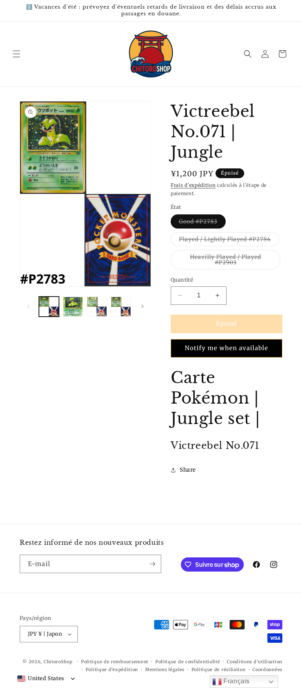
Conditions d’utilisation (254, 661)
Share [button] (188, 469)
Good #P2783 (202, 223)
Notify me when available (226, 348)
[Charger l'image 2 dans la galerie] (73, 307)
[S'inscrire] (152, 564)
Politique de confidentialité (187, 661)
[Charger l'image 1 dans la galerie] (49, 307)
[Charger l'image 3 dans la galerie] (97, 307)
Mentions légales (164, 669)
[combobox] (40, 678)
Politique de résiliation (219, 669)
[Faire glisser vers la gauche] (28, 306)
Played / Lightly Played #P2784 (229, 240)
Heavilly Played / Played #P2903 (232, 261)
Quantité (182, 280)
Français (236, 681)
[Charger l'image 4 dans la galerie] (121, 307)
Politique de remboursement (114, 661)
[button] (16, 54)
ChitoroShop (58, 661)
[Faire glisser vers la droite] (142, 306)
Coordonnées (267, 669)
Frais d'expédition (193, 185)
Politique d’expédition (112, 669)
